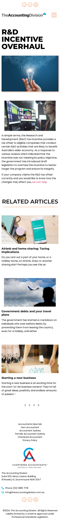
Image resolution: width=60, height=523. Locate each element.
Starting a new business (19, 378)
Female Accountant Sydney (30, 433)
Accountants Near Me (30, 424)
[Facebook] (24, 4)
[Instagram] (35, 4)
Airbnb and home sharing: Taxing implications (25, 250)
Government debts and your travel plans (26, 313)
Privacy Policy (30, 440)
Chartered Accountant (30, 437)
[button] (54, 15)
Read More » (7, 270)
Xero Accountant (30, 427)
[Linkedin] (30, 4)
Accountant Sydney (30, 430)
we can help (39, 182)
